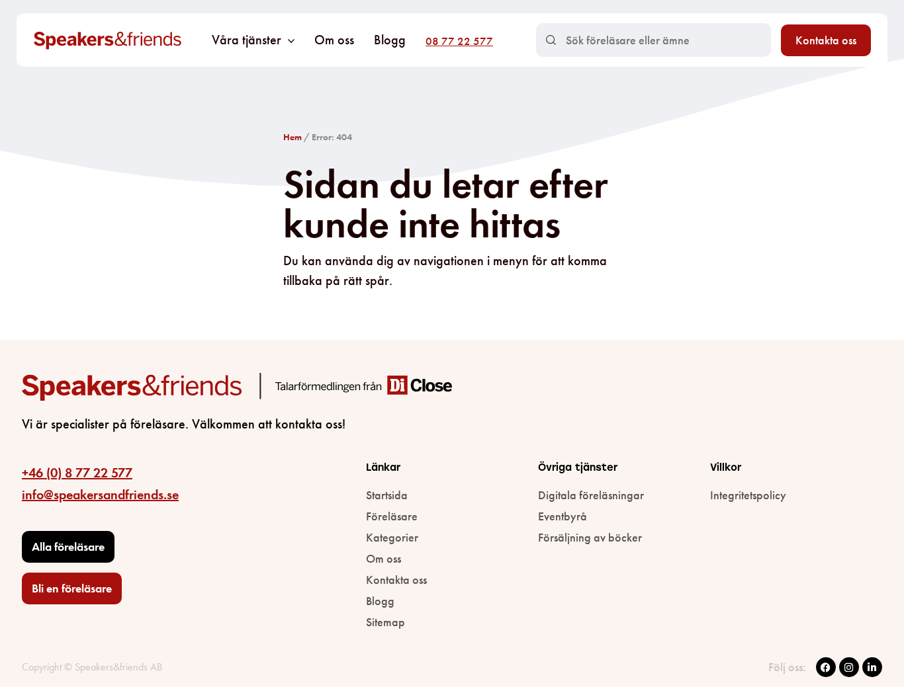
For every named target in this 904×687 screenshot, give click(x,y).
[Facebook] (826, 667)
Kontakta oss (825, 40)
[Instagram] (849, 667)
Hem (292, 137)
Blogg (390, 39)
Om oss (334, 39)
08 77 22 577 (459, 41)
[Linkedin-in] (872, 667)
